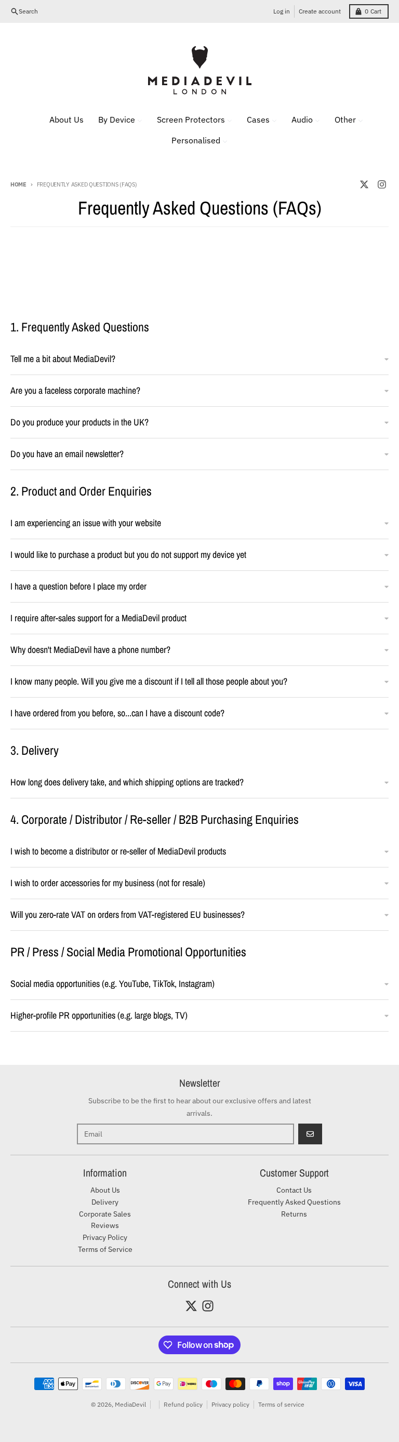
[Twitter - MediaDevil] (364, 184)
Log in (281, 11)
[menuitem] (60, 119)
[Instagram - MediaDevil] (382, 184)
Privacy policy (230, 1404)
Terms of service (281, 1404)
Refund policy (183, 1404)
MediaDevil (130, 1404)
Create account (320, 11)
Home (18, 184)
